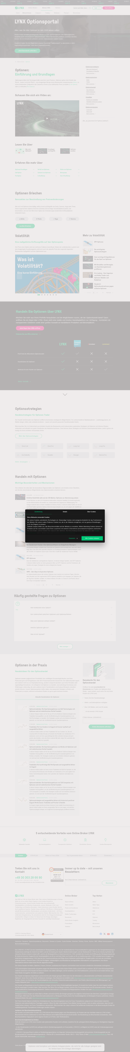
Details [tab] (65, 511)
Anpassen (72, 538)
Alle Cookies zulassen (92, 538)
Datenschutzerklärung (67, 533)
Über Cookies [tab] (91, 511)
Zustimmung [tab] (38, 511)
